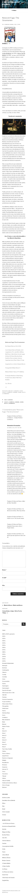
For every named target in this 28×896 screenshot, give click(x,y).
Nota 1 (3, 733)
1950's (4, 645)
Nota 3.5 (4, 744)
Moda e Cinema (6, 860)
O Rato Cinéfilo (6, 866)
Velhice (4, 778)
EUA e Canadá (14, 390)
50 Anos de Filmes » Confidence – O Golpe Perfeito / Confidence (15, 417)
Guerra (4, 710)
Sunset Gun (5, 874)
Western (4, 787)
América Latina (6, 797)
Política (4, 751)
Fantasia (4, 697)
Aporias (4, 829)
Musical (4, 724)
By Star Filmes (6, 835)
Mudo (3, 722)
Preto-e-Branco (6, 753)
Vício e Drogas (6, 785)
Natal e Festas (6, 726)
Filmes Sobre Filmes (7, 704)
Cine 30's (4, 837)
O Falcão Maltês (6, 863)
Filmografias (5, 706)
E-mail (4, 577)
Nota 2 (4, 737)
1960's (4, 647)
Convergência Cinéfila (7, 846)
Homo (20, 392)
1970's (3, 649)
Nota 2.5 (4, 740)
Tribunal (4, 776)
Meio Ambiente (6, 719)
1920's (3, 638)
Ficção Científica (6, 701)
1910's (3, 636)
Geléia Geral (5, 708)
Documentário (5, 681)
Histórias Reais (6, 713)
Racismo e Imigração (7, 758)
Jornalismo (5, 717)
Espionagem (5, 685)
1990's (4, 654)
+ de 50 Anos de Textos (8, 823)
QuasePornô (5, 755)
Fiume (3, 852)
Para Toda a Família (7, 749)
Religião (4, 760)
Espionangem (5, 688)
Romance (6, 393)
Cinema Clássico (6, 840)
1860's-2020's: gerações (8, 634)
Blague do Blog (6, 832)
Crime (3, 679)
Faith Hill (4, 694)
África (3, 803)
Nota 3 (6, 403)
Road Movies (5, 762)
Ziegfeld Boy (5, 880)
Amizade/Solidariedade (8, 663)
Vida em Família (6, 780)
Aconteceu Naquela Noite (8, 826)
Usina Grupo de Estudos (8, 877)
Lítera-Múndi (5, 854)
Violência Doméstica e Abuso (9, 782)
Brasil (3, 809)
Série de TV (5, 769)
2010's (4, 658)
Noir (3, 728)
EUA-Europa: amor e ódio (8, 692)
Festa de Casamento (7, 699)
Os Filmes (4, 869)
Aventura (4, 667)
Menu (14, 10)
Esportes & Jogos (6, 690)
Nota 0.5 (4, 731)
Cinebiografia (5, 670)
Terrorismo (5, 773)
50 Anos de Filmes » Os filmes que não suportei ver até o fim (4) (16, 535)
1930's (3, 640)
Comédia (9, 392)
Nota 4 (4, 746)
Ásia (3, 806)
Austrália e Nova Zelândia (8, 800)
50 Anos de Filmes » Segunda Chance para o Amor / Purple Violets (14, 526)
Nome (4, 570)
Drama (15, 392)
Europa (4, 814)
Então (3, 849)
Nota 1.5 (4, 735)
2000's (4, 392)
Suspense (4, 767)
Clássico (4, 672)
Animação (4, 665)
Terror (3, 771)
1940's (4, 643)
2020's (4, 661)
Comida (4, 674)
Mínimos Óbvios (6, 857)
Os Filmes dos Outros (7, 872)
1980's (4, 652)
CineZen (4, 843)
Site (3, 585)
